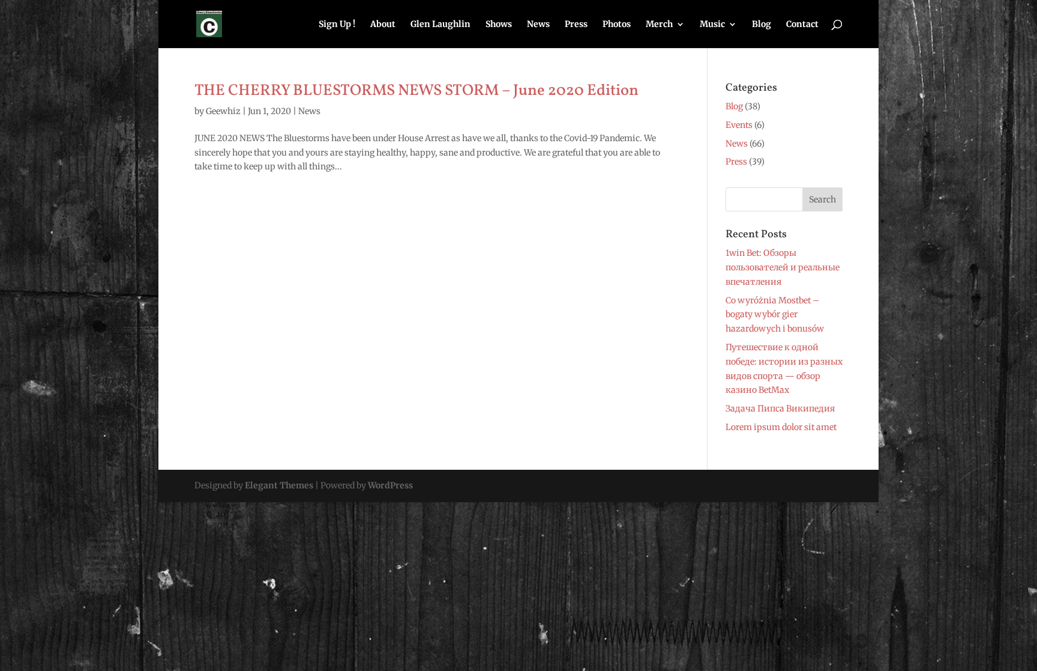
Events (739, 125)
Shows (498, 24)
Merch (659, 24)
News (538, 24)
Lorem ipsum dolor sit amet (781, 427)
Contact (802, 24)
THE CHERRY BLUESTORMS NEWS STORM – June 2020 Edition (416, 91)
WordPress (390, 485)
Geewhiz (223, 111)
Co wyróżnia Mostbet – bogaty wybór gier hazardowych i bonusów (775, 315)
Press (576, 24)
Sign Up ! (337, 24)
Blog (761, 24)
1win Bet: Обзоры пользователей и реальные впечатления (783, 267)
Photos (617, 24)
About (382, 24)
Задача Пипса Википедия (780, 408)
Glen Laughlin (440, 24)
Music (712, 24)
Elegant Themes (279, 485)
